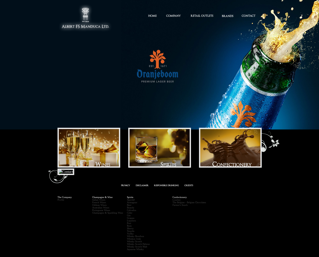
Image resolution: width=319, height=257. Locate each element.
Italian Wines (98, 199)
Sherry (130, 228)
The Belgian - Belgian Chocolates (189, 202)
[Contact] (69, 172)
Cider (129, 212)
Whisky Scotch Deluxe (138, 244)
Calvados (131, 210)
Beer (129, 205)
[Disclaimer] (142, 185)
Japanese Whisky (135, 249)
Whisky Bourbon (135, 236)
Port (129, 223)
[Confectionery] (234, 166)
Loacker (177, 199)
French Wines (99, 202)
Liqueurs (131, 220)
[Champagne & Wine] (92, 166)
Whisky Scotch (134, 241)
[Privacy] (125, 185)
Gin (129, 215)
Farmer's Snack (180, 205)
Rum (129, 225)
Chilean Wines (99, 205)
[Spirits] (163, 166)
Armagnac (132, 202)
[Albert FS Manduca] (86, 33)
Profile (61, 199)
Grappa (130, 218)
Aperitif (131, 199)
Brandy (130, 207)
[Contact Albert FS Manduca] (188, 185)
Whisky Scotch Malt (137, 246)
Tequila (130, 231)
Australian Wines (100, 207)
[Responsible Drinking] (166, 185)
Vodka (130, 233)
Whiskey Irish (134, 238)
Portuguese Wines (101, 210)
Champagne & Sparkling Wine (107, 212)
